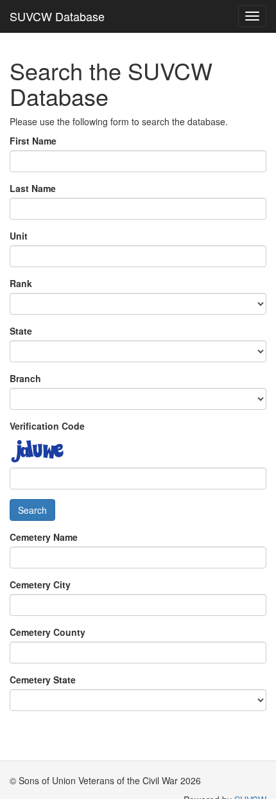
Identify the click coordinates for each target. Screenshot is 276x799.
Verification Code (47, 425)
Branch (25, 378)
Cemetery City (40, 584)
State (21, 330)
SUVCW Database (57, 16)
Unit (19, 235)
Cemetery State (43, 679)
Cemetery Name (44, 537)
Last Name (33, 188)
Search (32, 510)
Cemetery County (47, 632)
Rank (21, 283)
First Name (33, 140)
